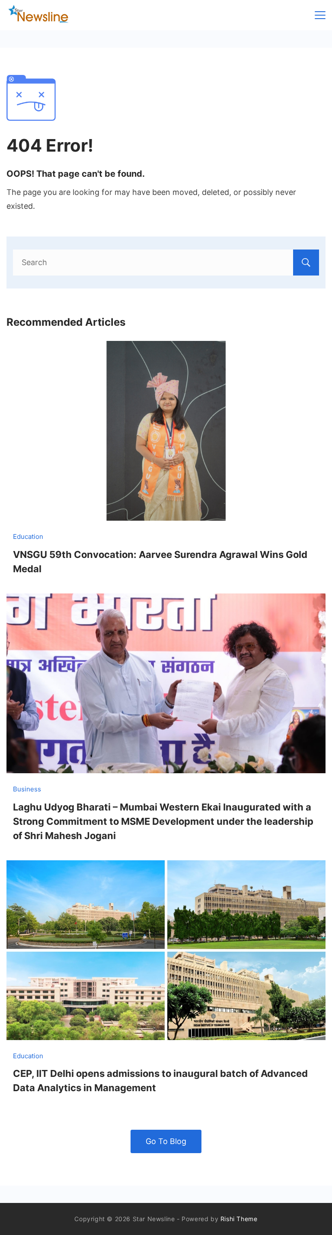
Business (27, 789)
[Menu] (320, 15)
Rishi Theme (239, 1218)
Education (28, 536)
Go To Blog (166, 1141)
